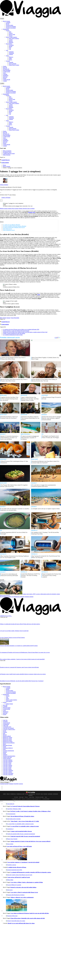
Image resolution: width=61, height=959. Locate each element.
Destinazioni (6, 29)
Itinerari (5, 734)
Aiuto (46, 797)
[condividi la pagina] (1, 200)
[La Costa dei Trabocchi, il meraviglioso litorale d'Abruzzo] (32, 803)
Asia (7, 50)
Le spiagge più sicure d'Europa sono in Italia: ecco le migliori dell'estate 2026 (21, 329)
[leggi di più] (0, 192)
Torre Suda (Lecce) (7, 228)
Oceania (8, 61)
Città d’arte (5, 725)
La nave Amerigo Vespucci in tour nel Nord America (12, 637)
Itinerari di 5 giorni (7, 740)
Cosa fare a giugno (7, 766)
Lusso (4, 73)
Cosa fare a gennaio (7, 760)
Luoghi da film (6, 71)
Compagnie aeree (7, 726)
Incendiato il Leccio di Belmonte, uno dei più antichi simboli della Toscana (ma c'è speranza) (21, 680)
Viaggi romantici (7, 758)
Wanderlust (5, 75)
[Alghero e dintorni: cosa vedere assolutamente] (32, 895)
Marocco (11, 57)
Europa (7, 30)
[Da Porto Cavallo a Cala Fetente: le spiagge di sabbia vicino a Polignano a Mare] (32, 808)
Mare (1, 317)
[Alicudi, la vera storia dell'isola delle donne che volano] (32, 920)
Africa (7, 55)
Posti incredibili (6, 70)
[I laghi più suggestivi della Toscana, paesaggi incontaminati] (32, 834)
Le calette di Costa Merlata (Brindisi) (11, 224)
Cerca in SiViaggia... (5, 782)
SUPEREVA (30, 795)
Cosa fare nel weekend (8, 728)
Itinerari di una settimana (9, 742)
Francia (10, 33)
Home (4, 165)
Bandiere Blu (31, 212)
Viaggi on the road (7, 757)
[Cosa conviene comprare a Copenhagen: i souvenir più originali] (32, 854)
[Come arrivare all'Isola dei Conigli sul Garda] (32, 875)
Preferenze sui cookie (40, 797)
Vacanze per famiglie (11, 26)
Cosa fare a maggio (7, 765)
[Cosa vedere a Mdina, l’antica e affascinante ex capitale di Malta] (32, 880)
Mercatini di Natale (7, 745)
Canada (10, 39)
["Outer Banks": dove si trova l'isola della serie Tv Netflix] (32, 819)
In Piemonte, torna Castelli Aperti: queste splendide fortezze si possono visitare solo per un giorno (23, 674)
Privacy (26, 797)
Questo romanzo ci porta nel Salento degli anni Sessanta (16, 330)
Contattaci (11, 783)
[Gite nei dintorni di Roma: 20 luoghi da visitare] (32, 813)
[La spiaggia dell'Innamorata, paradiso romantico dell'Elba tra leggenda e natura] (32, 869)
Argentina (11, 45)
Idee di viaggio (6, 21)
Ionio (38, 294)
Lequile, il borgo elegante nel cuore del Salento (14, 333)
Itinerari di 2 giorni (7, 738)
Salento (4, 317)
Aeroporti (5, 721)
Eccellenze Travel (7, 152)
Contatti (5, 81)
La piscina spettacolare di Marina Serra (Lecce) (14, 227)
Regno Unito (12, 34)
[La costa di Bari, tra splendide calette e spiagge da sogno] (32, 824)
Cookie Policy (31, 797)
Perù (10, 47)
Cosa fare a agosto (7, 769)
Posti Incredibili (6, 707)
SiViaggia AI (6, 69)
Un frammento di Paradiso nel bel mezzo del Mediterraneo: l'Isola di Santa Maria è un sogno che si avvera (25, 652)
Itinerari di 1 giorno (7, 737)
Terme (4, 753)
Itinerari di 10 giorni (7, 741)
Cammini (8, 22)
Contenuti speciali (4, 783)
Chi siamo (16, 797)
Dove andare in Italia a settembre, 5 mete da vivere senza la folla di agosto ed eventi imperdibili (22, 659)
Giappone (11, 51)
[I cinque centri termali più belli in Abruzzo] (32, 829)
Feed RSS (16, 783)
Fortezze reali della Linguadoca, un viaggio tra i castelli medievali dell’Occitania (19, 645)
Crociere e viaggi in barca (9, 729)
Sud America (9, 43)
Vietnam (11, 54)
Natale (4, 746)
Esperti (4, 78)
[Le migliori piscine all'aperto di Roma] (32, 864)
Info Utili (5, 705)
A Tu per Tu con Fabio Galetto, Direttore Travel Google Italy (14, 630)
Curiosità (5, 74)
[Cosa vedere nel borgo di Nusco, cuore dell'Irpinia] (32, 844)
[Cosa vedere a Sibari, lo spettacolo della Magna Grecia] (32, 890)
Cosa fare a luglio (7, 768)
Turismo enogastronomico (9, 756)
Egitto (10, 58)
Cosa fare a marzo (7, 762)
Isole (4, 733)
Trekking (5, 754)
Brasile (10, 46)
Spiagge (8, 317)
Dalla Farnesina (6, 154)
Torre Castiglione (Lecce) (9, 230)
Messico (11, 41)
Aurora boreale (6, 722)
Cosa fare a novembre (8, 773)
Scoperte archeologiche (8, 750)
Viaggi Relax (14, 317)
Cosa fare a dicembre (8, 774)
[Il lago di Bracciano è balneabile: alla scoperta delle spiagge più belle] (32, 915)
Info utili (5, 67)
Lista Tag (5, 720)
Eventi (4, 730)
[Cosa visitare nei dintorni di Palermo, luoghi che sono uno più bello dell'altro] (32, 905)
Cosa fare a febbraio (7, 761)
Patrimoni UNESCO (8, 748)
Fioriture (5, 732)
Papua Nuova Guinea (14, 65)
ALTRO (2, 83)
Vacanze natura (9, 25)
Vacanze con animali (11, 27)
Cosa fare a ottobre (7, 771)
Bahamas (11, 42)
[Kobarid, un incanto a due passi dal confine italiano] (32, 885)
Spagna (10, 35)
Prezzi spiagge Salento (17, 208)
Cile (10, 49)
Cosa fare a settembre (8, 770)
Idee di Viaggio (6, 166)
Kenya (10, 59)
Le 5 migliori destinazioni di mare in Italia (13, 334)
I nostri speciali (6, 79)
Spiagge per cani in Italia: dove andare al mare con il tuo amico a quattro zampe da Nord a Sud (25, 332)
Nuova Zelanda (12, 63)
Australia (11, 62)
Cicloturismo (6, 724)
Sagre (4, 749)
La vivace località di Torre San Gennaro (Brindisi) (14, 226)
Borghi (7, 23)
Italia (10, 31)
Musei (4, 744)
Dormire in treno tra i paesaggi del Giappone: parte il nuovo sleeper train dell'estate (19, 667)
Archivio (21, 783)
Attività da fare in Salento (29, 208)
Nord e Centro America (11, 37)
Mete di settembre (7, 150)
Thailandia (11, 53)
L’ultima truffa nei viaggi (9, 153)
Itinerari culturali (7, 736)
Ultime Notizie (9, 703)
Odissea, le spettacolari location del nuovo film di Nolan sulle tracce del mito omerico (20, 624)
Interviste (5, 77)
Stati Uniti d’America (14, 38)
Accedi (2, 18)
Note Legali (21, 797)
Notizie (4, 66)
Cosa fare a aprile (7, 764)
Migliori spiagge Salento (6, 208)
